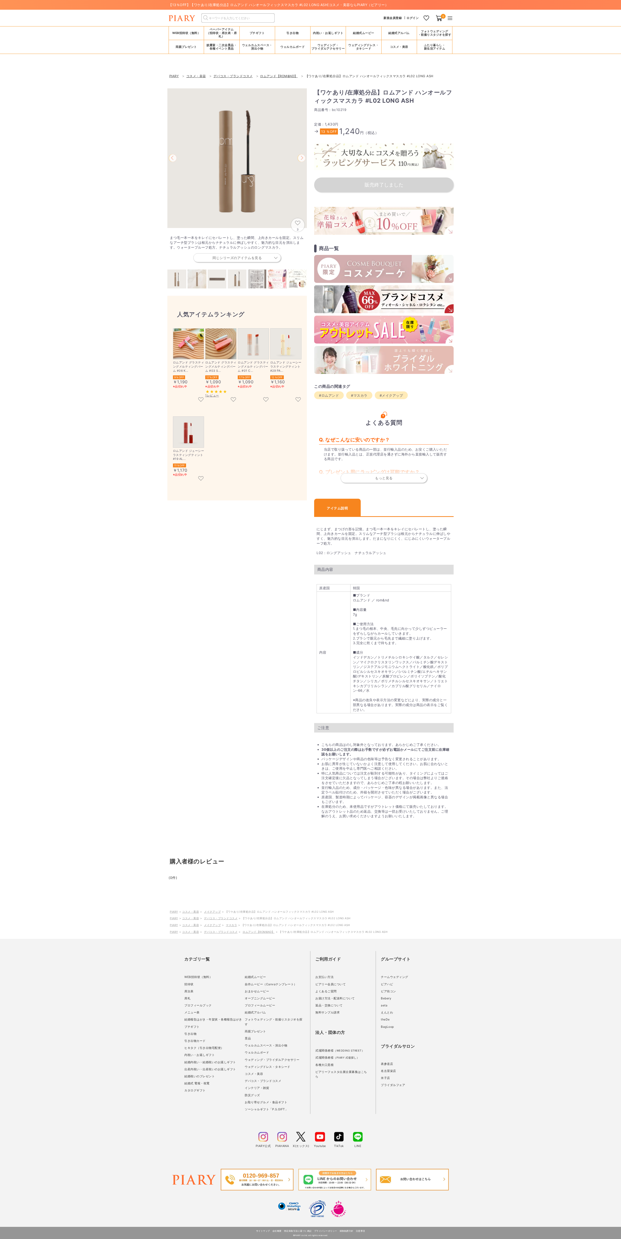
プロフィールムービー (260, 1005)
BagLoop (387, 1026)
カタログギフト (195, 1090)
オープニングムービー (260, 998)
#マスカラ (359, 395)
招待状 (189, 984)
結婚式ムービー (255, 977)
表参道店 (387, 1064)
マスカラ (231, 925)
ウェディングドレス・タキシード (267, 1067)
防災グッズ (252, 1095)
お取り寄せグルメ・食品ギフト (266, 1102)
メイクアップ (212, 911)
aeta (384, 1005)
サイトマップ (263, 1231)
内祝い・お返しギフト (199, 1055)
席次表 (189, 991)
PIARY (174, 911)
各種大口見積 (324, 1065)
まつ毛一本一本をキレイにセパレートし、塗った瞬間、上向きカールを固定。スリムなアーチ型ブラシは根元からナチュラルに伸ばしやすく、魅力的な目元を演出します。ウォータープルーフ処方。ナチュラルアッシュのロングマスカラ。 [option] (236, 248)
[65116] (201, 478)
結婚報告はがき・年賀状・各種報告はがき (213, 1019)
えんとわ (387, 1012)
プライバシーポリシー (325, 1231)
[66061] (233, 400)
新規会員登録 (393, 18)
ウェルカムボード (257, 1052)
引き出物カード (195, 1041)
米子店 (385, 1078)
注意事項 (360, 1231)
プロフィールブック (198, 1005)
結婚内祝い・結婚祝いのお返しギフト (210, 1062)
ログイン (413, 18)
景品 (248, 1038)
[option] (237, 158)
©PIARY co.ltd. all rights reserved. (310, 1235)
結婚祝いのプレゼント (199, 1076)
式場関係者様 (339, 1050)
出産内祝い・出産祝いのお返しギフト (210, 1069)
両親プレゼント (255, 1031)
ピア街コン (388, 991)
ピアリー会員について (330, 984)
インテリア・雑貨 (257, 1088)
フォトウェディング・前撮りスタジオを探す (434, 32)
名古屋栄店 (388, 1071)
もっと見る (384, 478)
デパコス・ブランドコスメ (220, 918)
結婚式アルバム (399, 33)
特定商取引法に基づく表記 (298, 1231)
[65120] (298, 400)
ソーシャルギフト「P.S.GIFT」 (266, 1109)
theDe (385, 1019)
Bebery (386, 998)
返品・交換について (329, 1005)
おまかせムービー (257, 991)
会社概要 (277, 1231)
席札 (187, 998)
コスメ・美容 (190, 911)
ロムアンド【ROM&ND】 (259, 932)
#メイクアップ (391, 395)
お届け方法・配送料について (335, 998)
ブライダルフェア (393, 1085)
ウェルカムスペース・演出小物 (266, 1045)
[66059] (266, 400)
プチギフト (192, 1026)
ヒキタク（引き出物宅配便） (204, 1048)
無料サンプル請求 (327, 1012)
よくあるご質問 (326, 991)
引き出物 (190, 1034)
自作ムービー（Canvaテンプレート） (271, 984)
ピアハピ (387, 984)
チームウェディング (394, 977)
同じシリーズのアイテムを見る (237, 258)
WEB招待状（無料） (186, 33)
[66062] (201, 400)
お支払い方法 (324, 977)
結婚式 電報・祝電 (197, 1083)
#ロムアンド (329, 395)
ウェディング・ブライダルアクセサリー (272, 1060)
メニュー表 (192, 1012)
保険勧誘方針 (346, 1231)
